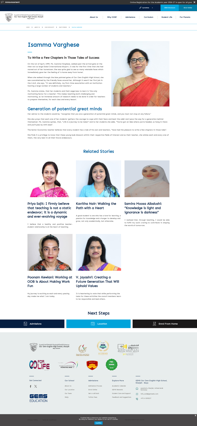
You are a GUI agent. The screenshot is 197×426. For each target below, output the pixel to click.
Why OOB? (112, 17)
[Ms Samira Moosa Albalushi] (147, 178)
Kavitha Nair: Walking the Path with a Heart (96, 206)
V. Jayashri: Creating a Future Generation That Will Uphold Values (97, 281)
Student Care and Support (121, 393)
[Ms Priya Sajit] (50, 178)
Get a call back (93, 393)
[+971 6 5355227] (137, 400)
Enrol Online (188, 8)
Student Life (167, 17)
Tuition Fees (92, 397)
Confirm (98, 423)
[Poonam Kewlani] (50, 252)
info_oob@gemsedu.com (149, 394)
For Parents (185, 17)
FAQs (66, 397)
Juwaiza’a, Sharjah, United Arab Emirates (152, 389)
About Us (94, 17)
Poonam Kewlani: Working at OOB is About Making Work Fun (49, 281)
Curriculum (148, 17)
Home (28, 27)
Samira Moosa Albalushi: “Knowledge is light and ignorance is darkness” (143, 208)
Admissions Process (95, 386)
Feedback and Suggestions (121, 397)
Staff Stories (63, 27)
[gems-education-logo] (38, 398)
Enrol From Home (168, 323)
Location (102, 323)
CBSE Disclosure (169, 8)
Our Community (49, 27)
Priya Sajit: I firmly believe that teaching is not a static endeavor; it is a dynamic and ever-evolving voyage (49, 210)
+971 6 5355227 (146, 398)
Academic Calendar (119, 386)
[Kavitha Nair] (98, 178)
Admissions (130, 17)
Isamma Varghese (77, 27)
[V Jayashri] (98, 252)
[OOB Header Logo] (24, 17)
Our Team (68, 393)
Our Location (69, 390)
